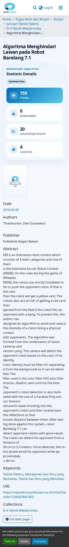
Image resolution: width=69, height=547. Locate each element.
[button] (9, 8)
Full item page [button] (19, 519)
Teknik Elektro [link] (13, 474)
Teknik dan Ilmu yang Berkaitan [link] (41, 479)
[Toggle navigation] (60, 7)
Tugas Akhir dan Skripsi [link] (32, 19)
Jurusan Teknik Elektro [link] (23, 24)
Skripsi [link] (58, 19)
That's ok (10, 541)
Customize (40, 541)
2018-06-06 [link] (11, 210)
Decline (24, 541)
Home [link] (6, 19)
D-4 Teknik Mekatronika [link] (24, 28)
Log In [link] (48, 8)
